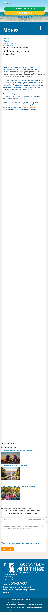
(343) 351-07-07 (17, 107)
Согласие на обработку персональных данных (21, 543)
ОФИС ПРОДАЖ (25, 13)
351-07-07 (17, 583)
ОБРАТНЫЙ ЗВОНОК (25, 8)
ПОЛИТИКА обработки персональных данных (20, 591)
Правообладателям (34, 607)
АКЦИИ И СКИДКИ (35, 604)
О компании (11, 604)
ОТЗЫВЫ (20, 607)
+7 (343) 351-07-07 (24, 16)
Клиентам (22, 604)
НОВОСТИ (10, 607)
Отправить (7, 549)
